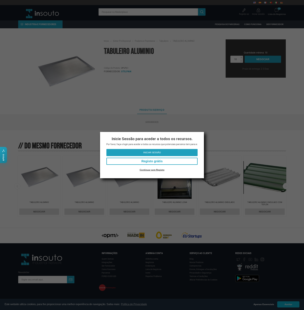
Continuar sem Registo (152, 170)
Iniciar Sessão (152, 152)
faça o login (122, 144)
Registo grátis (152, 161)
